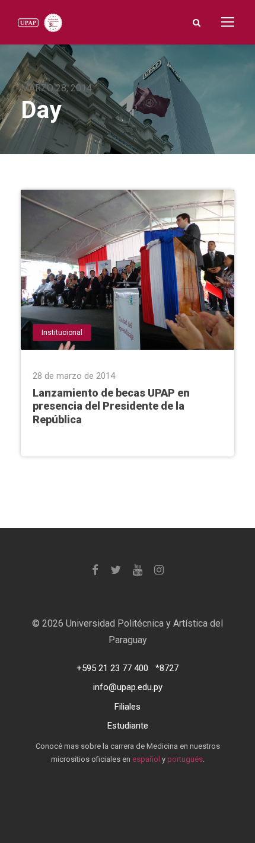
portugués (185, 759)
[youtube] (137, 570)
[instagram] (159, 570)
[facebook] (95, 570)
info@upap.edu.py (127, 687)
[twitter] (115, 570)
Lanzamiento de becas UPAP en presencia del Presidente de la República (111, 406)
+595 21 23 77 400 (112, 668)
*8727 (167, 668)
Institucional (62, 332)
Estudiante (127, 725)
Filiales (127, 706)
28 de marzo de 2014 (74, 376)
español (146, 759)
